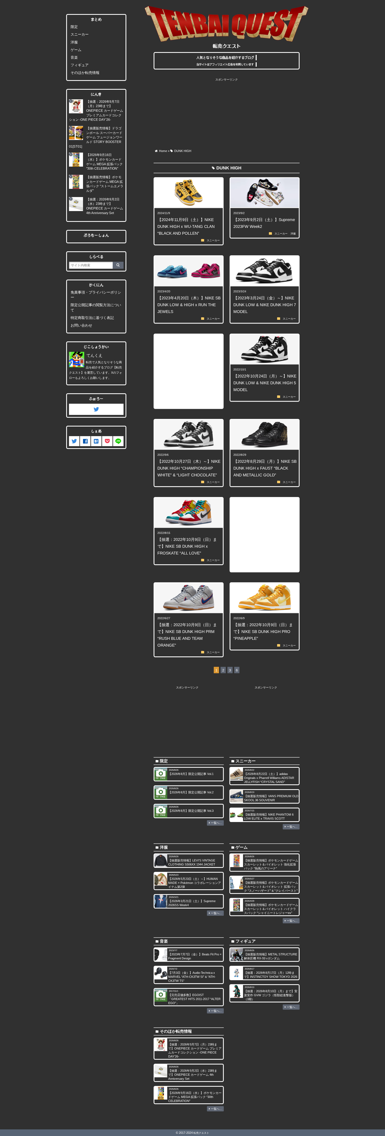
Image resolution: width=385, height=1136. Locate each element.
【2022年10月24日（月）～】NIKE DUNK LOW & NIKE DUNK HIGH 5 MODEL (264, 383)
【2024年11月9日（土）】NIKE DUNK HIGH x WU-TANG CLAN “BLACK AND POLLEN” (186, 226)
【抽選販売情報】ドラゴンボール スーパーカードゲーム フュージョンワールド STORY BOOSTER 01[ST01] (95, 137)
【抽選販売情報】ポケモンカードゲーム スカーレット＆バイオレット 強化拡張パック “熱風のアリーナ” (271, 864)
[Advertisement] (227, 111)
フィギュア (80, 65)
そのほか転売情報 (85, 73)
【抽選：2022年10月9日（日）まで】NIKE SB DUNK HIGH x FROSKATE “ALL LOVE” (187, 546)
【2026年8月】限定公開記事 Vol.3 (191, 810)
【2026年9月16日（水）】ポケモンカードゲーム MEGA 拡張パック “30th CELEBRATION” (195, 1097)
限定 (74, 27)
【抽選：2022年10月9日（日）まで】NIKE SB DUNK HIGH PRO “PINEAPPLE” (263, 632)
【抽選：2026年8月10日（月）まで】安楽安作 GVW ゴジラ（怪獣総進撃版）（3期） (270, 995)
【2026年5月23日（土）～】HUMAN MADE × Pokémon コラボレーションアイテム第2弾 (194, 882)
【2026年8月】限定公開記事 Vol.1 (191, 774)
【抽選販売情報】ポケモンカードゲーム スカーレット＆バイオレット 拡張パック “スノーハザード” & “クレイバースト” (271, 886)
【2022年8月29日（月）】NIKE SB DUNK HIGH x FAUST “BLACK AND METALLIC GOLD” (265, 468)
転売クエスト (201, 1132)
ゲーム (76, 50)
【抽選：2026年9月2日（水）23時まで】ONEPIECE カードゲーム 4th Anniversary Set (192, 1074)
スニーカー (213, 240)
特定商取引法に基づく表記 (92, 318)
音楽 (74, 57)
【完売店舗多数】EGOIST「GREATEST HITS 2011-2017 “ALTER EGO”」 (194, 999)
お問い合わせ (81, 325)
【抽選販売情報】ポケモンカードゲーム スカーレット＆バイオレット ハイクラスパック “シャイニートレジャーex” (271, 909)
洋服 (293, 233)
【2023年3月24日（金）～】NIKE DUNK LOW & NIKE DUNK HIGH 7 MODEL (264, 305)
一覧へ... (216, 822)
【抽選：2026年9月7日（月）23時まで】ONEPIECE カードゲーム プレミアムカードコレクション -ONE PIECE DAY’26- (96, 111)
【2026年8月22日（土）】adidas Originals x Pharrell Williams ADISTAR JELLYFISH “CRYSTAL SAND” (269, 778)
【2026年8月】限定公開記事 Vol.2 (191, 792)
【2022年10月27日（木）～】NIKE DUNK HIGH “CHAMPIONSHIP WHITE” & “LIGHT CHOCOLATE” (188, 468)
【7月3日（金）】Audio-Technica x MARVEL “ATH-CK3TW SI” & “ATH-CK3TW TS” (192, 976)
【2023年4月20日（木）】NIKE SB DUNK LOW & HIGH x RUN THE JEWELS (189, 305)
